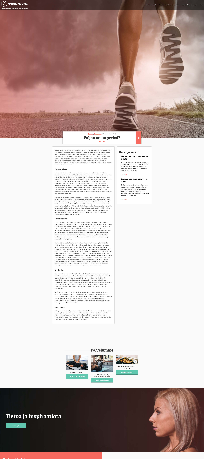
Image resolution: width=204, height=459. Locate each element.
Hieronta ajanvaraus (189, 5)
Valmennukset (151, 5)
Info (201, 5)
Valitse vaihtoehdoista (77, 376)
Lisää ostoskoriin (126, 372)
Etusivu (90, 134)
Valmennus (98, 134)
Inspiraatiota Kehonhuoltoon (169, 5)
